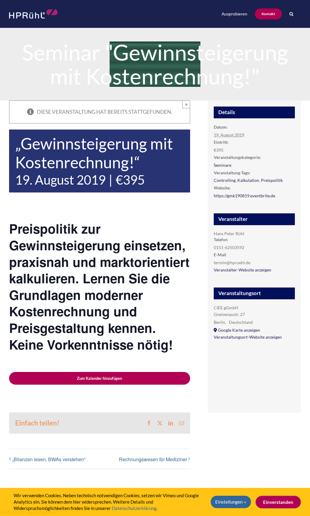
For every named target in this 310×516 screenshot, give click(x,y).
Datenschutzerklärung (134, 508)
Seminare (222, 165)
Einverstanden (278, 502)
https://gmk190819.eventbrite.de (244, 195)
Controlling (225, 180)
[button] (291, 14)
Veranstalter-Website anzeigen (242, 269)
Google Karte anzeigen (239, 330)
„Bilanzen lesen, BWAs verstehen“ (48, 459)
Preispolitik (272, 180)
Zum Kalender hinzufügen (99, 378)
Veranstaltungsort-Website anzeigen (248, 337)
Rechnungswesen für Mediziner (153, 459)
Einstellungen (229, 501)
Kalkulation (248, 180)
